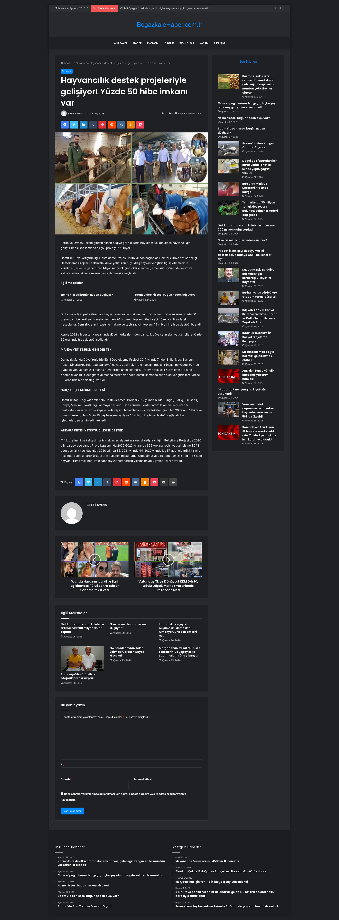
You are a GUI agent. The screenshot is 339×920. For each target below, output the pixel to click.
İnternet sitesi (143, 779)
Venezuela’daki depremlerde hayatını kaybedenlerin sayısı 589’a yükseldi (258, 410)
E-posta (67, 779)
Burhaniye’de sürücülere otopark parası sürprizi (78, 676)
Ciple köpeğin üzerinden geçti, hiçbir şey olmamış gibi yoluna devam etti (164, 8)
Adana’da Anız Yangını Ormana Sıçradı (258, 145)
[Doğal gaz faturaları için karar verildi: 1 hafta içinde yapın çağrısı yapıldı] (228, 166)
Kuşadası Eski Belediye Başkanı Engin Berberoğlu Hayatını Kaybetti (258, 276)
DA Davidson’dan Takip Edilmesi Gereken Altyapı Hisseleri (127, 651)
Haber (137, 43)
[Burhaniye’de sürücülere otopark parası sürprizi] (82, 658)
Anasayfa (121, 43)
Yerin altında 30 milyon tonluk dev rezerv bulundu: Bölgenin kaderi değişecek (260, 209)
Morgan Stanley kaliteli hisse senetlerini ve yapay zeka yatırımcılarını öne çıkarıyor (179, 651)
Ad (63, 764)
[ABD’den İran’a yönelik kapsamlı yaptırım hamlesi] (228, 376)
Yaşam (204, 43)
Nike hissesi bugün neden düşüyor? (128, 626)
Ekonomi (153, 43)
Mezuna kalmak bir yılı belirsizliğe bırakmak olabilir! (258, 356)
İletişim (219, 43)
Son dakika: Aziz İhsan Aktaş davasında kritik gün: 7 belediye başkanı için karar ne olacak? (259, 433)
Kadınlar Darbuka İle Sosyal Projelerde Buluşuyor (257, 337)
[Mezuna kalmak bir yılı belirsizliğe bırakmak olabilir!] (228, 357)
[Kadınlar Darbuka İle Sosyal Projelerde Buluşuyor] (228, 338)
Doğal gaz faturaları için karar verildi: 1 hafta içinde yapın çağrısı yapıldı (259, 167)
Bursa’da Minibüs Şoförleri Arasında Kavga (255, 188)
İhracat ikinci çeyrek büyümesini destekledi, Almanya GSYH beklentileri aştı (178, 629)
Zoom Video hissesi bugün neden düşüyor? (165, 295)
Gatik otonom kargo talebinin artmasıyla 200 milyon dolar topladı (82, 628)
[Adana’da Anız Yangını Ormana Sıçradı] (228, 148)
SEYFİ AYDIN (75, 113)
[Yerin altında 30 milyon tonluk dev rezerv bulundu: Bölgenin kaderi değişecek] (228, 208)
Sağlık (169, 43)
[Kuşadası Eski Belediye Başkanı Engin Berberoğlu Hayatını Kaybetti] (228, 275)
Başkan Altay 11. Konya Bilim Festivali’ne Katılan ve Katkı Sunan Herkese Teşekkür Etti (259, 316)
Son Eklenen (248, 61)
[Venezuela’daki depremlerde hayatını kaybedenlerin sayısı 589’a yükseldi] (228, 409)
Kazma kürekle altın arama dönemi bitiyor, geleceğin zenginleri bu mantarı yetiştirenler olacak (258, 84)
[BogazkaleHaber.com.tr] (169, 24)
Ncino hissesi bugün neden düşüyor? (87, 295)
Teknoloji (187, 43)
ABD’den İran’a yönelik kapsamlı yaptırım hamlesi (258, 375)
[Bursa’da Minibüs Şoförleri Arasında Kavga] (228, 189)
